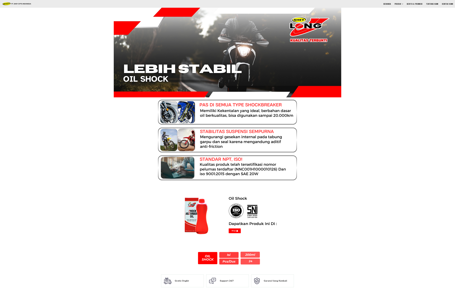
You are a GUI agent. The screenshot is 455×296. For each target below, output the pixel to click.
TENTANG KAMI (432, 4)
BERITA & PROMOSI (415, 4)
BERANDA (387, 4)
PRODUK (398, 4)
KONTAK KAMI (447, 4)
